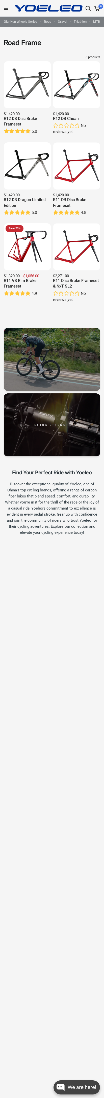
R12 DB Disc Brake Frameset (20, 121)
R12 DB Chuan (66, 118)
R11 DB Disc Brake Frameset (69, 202)
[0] (96, 8)
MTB (96, 21)
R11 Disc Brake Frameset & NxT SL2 (76, 283)
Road (47, 21)
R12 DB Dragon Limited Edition (25, 202)
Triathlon (80, 21)
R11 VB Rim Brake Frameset (20, 283)
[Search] (88, 8)
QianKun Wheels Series (20, 21)
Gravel (62, 21)
